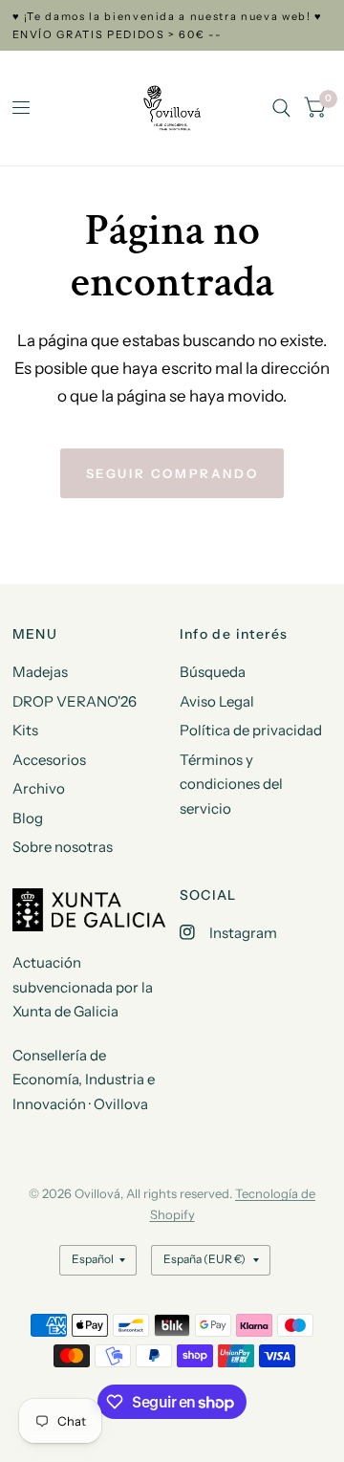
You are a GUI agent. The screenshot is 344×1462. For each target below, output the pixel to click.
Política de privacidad (251, 730)
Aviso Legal (217, 701)
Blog (27, 818)
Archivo (38, 788)
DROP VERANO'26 (74, 701)
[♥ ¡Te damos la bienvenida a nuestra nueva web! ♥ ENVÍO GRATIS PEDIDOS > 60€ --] (172, 25)
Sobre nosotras (62, 847)
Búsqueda (213, 672)
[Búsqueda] (281, 108)
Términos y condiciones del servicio (231, 784)
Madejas (40, 672)
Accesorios (49, 760)
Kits (25, 730)
